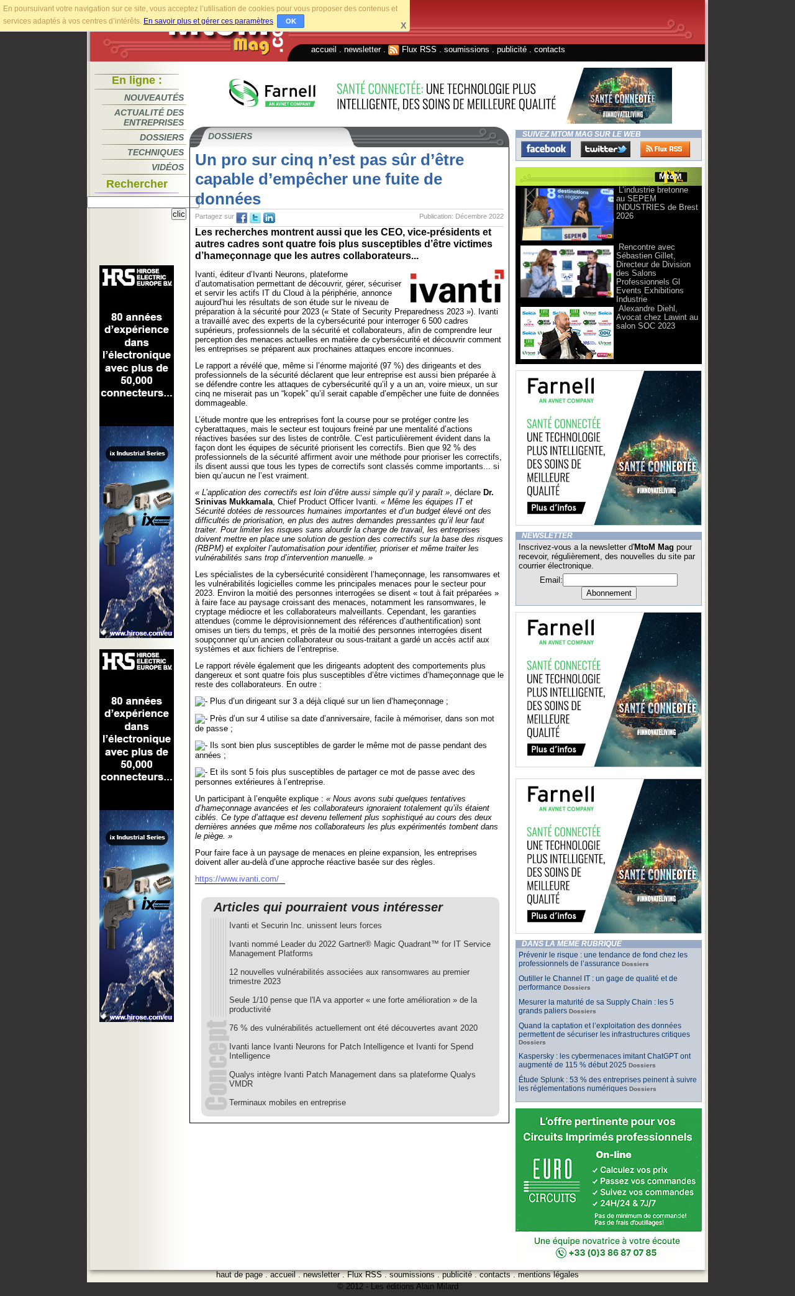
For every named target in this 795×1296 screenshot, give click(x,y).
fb (241, 218)
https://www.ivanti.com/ (237, 878)
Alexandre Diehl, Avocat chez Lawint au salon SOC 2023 (657, 317)
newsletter (362, 49)
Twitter (605, 149)
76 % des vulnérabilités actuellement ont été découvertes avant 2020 (353, 1028)
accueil (324, 49)
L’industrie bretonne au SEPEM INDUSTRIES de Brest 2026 (657, 203)
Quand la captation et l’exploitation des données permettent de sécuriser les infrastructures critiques (604, 1030)
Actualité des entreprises (149, 117)
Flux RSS (418, 49)
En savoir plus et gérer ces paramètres (208, 21)
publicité (512, 49)
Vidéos (168, 167)
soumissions (466, 49)
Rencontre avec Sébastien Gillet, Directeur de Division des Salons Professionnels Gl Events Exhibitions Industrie (653, 273)
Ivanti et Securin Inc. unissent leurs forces (305, 925)
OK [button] (291, 21)
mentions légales (548, 1274)
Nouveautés (154, 98)
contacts (549, 49)
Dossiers (162, 137)
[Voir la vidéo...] (567, 239)
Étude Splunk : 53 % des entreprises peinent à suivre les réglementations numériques (608, 1084)
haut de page (239, 1274)
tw (255, 218)
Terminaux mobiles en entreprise (287, 1102)
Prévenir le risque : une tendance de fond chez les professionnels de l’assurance (603, 959)
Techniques (155, 152)
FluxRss (665, 149)
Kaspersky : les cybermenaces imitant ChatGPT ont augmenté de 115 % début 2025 (605, 1060)
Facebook (546, 149)
